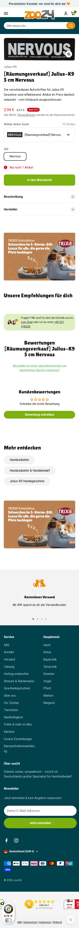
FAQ (6, 645)
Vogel (47, 681)
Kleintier (48, 674)
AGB (19, 922)
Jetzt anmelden (40, 823)
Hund (46, 645)
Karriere (9, 732)
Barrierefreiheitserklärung (19, 748)
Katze (47, 652)
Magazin (49, 703)
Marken (48, 695)
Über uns (10, 695)
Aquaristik (50, 659)
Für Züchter (11, 703)
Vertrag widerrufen (16, 674)
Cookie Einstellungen (18, 739)
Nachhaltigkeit (13, 717)
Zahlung (9, 667)
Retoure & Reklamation (19, 681)
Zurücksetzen (54, 25)
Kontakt (9, 652)
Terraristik (50, 667)
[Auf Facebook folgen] (6, 840)
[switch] (8, 920)
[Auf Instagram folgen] (16, 840)
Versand (9, 659)
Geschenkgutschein (17, 688)
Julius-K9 (10, 67)
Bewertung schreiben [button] (39, 414)
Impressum (45, 922)
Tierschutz (11, 710)
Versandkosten (26, 114)
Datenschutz (30, 922)
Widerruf (57, 922)
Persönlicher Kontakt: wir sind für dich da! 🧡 (39, 3)
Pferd (47, 688)
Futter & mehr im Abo (18, 724)
